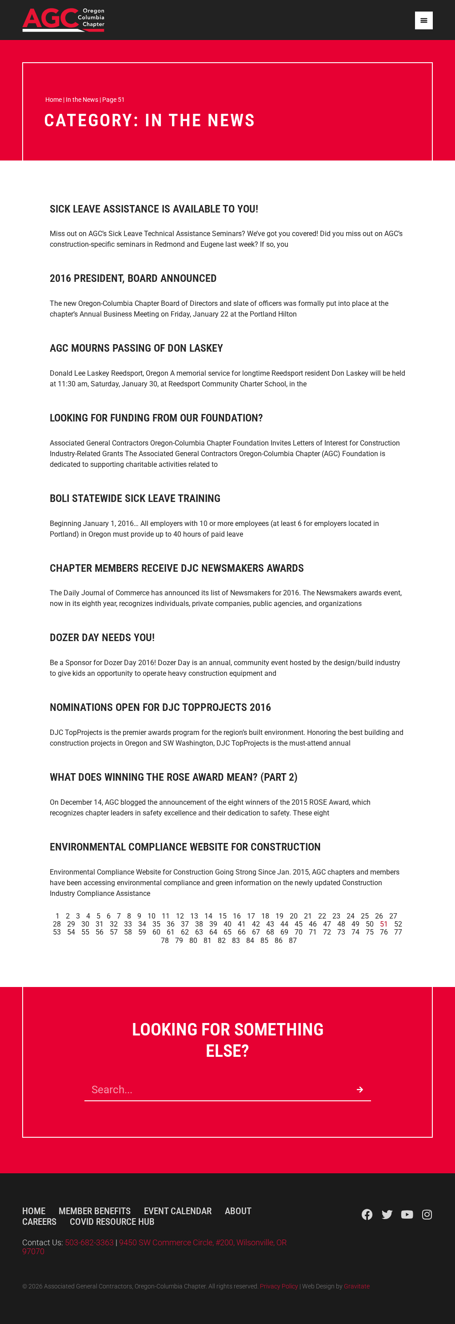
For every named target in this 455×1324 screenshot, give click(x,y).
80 (193, 940)
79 (179, 940)
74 (355, 932)
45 (299, 924)
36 (171, 924)
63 (199, 932)
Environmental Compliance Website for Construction (185, 847)
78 (165, 940)
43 (270, 924)
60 (156, 932)
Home (53, 99)
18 (265, 916)
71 (313, 932)
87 (293, 940)
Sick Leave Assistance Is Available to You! (154, 209)
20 (294, 916)
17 (251, 916)
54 (71, 932)
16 (237, 916)
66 (242, 932)
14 (208, 916)
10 (152, 916)
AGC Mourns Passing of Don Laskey (136, 348)
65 (227, 932)
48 (341, 924)
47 (327, 924)
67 (256, 932)
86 (279, 940)
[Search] (360, 1089)
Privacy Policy (279, 1286)
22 (322, 916)
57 (114, 932)
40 (227, 924)
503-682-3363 (90, 1242)
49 (355, 924)
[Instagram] (427, 1214)
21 (308, 916)
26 (379, 916)
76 (384, 932)
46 (313, 924)
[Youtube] (407, 1214)
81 (208, 940)
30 (85, 924)
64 (213, 932)
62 (185, 932)
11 (166, 916)
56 (100, 932)
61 (171, 932)
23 (336, 916)
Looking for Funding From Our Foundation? (156, 418)
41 (242, 924)
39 (213, 924)
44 (284, 924)
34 (142, 924)
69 (284, 932)
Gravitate (357, 1286)
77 (398, 932)
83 (236, 940)
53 (57, 932)
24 (351, 916)
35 (156, 924)
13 (194, 916)
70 (299, 932)
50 (370, 924)
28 (57, 924)
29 (71, 924)
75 (370, 932)
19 (279, 916)
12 (180, 916)
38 (199, 924)
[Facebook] (367, 1214)
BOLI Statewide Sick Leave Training (135, 498)
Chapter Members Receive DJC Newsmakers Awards (177, 568)
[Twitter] (387, 1214)
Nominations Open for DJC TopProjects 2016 (160, 707)
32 (114, 924)
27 (393, 916)
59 (142, 932)
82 (222, 940)
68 (270, 932)
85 (264, 940)
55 (85, 932)
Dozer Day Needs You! (102, 637)
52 (398, 924)
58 (128, 932)
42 (256, 924)
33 (128, 924)
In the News (82, 99)
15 (223, 916)
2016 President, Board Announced (133, 278)
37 (185, 924)
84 (250, 940)
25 (365, 916)
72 (327, 932)
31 (100, 924)
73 (341, 932)
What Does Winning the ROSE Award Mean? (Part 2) (174, 777)
